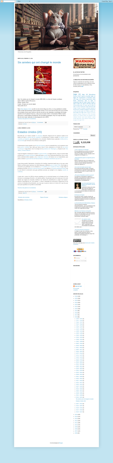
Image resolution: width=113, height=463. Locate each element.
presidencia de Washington (49, 148)
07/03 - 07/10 (79, 358)
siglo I (86, 105)
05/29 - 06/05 (79, 368)
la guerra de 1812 (42, 153)
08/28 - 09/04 (79, 351)
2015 (76, 414)
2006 (76, 433)
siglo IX (84, 103)
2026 (76, 296)
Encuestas (93, 114)
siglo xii (87, 100)
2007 (76, 431)
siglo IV (86, 102)
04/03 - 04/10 (79, 384)
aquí (82, 86)
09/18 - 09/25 (79, 345)
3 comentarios (40, 122)
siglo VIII (89, 105)
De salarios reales (86, 219)
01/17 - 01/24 (79, 409)
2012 (76, 420)
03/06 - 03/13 (79, 391)
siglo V (93, 102)
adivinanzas (80, 100)
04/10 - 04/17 (79, 382)
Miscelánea (92, 94)
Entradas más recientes (23, 197)
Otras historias (85, 118)
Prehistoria (90, 118)
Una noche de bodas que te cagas (83, 167)
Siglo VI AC (83, 112)
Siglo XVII (78, 99)
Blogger (61, 443)
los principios (39, 135)
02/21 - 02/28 (79, 395)
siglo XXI (93, 105)
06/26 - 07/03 (79, 360)
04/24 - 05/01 (79, 378)
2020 (76, 308)
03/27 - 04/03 (79, 387)
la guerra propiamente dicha (59, 168)
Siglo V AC (82, 105)
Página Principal (44, 197)
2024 (76, 300)
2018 (76, 312)
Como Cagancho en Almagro (82, 149)
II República (89, 97)
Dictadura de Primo (86, 114)
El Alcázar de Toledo (79, 195)
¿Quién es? (92, 111)
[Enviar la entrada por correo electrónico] (45, 122)
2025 (76, 298)
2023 (76, 302)
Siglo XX (77, 94)
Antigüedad (76, 102)
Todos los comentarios (80, 260)
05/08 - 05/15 (79, 374)
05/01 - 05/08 (79, 376)
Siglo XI (93, 100)
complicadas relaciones (42, 157)
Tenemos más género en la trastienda (27, 118)
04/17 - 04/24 (79, 380)
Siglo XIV (81, 102)
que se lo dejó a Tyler (55, 165)
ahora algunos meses (26, 109)
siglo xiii (93, 103)
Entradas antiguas (63, 197)
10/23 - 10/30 (79, 335)
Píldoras (88, 111)
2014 (76, 416)
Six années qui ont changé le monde (39, 62)
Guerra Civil (76, 96)
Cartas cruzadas (81, 108)
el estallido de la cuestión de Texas (51, 166)
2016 (76, 317)
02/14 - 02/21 (79, 397)
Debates (79, 114)
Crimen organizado (81, 106)
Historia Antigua (76, 105)
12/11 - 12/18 (79, 320)
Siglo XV (75, 97)
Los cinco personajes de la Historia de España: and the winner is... (88, 184)
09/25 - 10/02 (79, 343)
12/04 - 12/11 (79, 323)
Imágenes (75, 114)
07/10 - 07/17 (79, 356)
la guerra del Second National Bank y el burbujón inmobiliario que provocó (44, 158)
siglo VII (90, 102)
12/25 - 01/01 (79, 318)
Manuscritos (89, 99)
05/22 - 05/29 (79, 370)
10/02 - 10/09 (79, 341)
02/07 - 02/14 (79, 403)
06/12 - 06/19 (79, 364)
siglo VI (74, 106)
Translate (85, 129)
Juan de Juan (78, 286)
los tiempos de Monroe (29, 155)
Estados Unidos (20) (30, 132)
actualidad (81, 109)
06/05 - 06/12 (79, 366)
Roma (74, 112)
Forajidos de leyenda (91, 112)
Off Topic (89, 103)
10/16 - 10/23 (79, 337)
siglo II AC (83, 111)
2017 (76, 315)
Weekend (91, 106)
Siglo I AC (79, 103)
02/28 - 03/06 (79, 393)
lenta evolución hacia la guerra (37, 168)
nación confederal (25, 147)
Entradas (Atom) (28, 200)
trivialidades (86, 109)
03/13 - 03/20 (79, 389)
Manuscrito (79, 118)
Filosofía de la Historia (78, 115)
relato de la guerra (40, 145)
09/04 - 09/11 (79, 349)
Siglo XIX (25, 193)
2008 (76, 429)
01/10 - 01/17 (79, 412)
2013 (76, 418)
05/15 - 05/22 (79, 372)
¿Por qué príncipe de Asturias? (82, 229)
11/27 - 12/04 (79, 325)
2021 (76, 306)
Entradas (77, 258)
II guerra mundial (85, 96)
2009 (76, 427)
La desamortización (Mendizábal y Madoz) (85, 203)
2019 (76, 310)
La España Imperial (89, 108)
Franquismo (82, 97)
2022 (76, 304)
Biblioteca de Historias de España (83, 211)
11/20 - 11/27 (79, 327)
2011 (76, 422)
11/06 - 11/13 (79, 331)
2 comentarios (40, 191)
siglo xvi (93, 96)
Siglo (94, 118)
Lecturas (25, 123)
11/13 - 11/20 (79, 329)
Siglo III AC (78, 112)
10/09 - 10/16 (79, 339)
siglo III (75, 108)
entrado (46, 155)
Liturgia (87, 106)
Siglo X (75, 103)
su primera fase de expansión (33, 137)
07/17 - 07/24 (79, 353)
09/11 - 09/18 (79, 347)
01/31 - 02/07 (79, 405)
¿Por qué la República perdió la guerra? (84, 175)
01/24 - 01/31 (79, 407)
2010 (76, 424)
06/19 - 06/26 (79, 362)
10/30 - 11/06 (79, 333)
